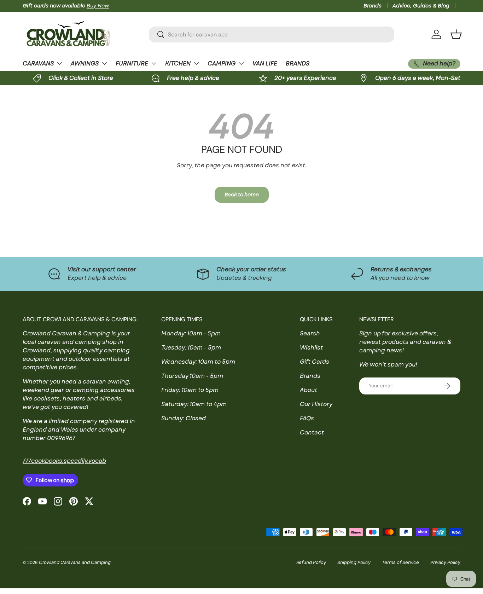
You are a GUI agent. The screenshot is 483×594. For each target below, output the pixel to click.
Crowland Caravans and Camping (75, 562)
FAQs (307, 418)
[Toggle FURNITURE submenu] (154, 63)
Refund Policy (311, 562)
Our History (316, 404)
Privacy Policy (445, 562)
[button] (456, 34)
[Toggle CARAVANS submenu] (59, 63)
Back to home (242, 194)
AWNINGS (85, 63)
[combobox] (272, 34)
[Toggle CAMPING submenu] (241, 63)
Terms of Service (400, 562)
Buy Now (98, 5)
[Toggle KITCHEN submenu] (196, 63)
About (308, 390)
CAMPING (221, 63)
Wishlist (311, 348)
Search (310, 333)
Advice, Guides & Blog (420, 5)
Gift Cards (314, 362)
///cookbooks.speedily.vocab (64, 461)
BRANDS (297, 63)
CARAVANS (38, 63)
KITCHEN (178, 63)
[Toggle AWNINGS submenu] (104, 63)
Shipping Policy (354, 562)
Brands (372, 5)
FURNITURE (132, 63)
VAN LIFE (264, 63)
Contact (312, 432)
